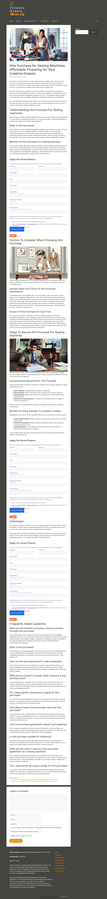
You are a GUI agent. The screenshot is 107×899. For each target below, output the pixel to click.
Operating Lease (60, 868)
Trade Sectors (45, 21)
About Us (18, 21)
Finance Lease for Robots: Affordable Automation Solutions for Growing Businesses (33, 781)
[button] (97, 21)
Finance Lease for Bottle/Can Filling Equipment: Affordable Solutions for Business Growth (34, 779)
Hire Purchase (59, 865)
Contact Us (55, 21)
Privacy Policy (59, 857)
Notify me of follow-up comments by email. (24, 831)
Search (77, 29)
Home (11, 21)
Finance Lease (59, 863)
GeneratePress (63, 896)
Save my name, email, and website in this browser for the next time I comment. (36, 827)
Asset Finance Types (30, 21)
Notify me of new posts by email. (21, 836)
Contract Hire (59, 860)
